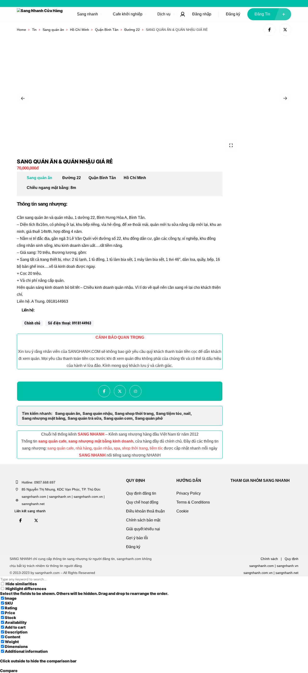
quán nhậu (103, 448)
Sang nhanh (87, 14)
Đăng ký (233, 14)
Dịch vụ (163, 14)
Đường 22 (132, 30)
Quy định (291, 559)
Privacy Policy (188, 493)
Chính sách (269, 559)
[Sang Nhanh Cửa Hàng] (40, 14)
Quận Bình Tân (106, 30)
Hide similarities (21, 583)
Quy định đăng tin (141, 493)
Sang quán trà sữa (84, 418)
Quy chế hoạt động (142, 502)
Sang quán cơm (118, 418)
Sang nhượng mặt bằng (43, 418)
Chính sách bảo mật (143, 520)
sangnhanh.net (287, 573)
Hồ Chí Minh (79, 30)
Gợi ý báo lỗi (137, 538)
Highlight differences (25, 588)
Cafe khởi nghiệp (127, 14)
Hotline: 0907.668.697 (38, 482)
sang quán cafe (52, 441)
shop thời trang (135, 448)
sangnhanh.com (261, 566)
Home (21, 30)
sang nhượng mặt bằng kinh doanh (100, 441)
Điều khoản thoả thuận (145, 511)
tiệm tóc (156, 448)
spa (117, 448)
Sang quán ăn (53, 30)
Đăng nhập (201, 14)
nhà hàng (84, 448)
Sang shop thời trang (134, 413)
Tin (34, 30)
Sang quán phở (149, 418)
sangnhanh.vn (287, 566)
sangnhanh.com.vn (258, 573)
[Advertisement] (266, 189)
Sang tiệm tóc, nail (173, 413)
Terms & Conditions (193, 502)
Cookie (182, 511)
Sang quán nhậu (97, 413)
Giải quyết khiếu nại (143, 529)
